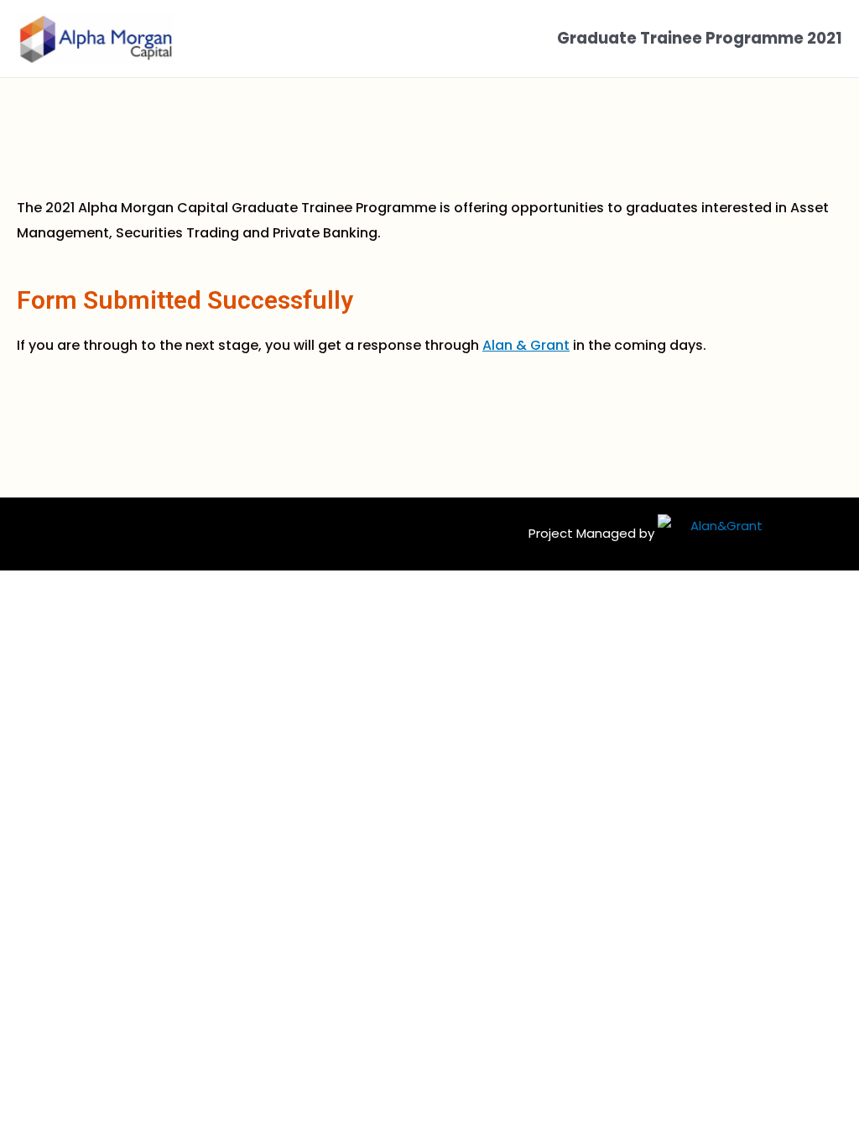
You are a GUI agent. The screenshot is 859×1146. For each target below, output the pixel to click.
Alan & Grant (526, 345)
